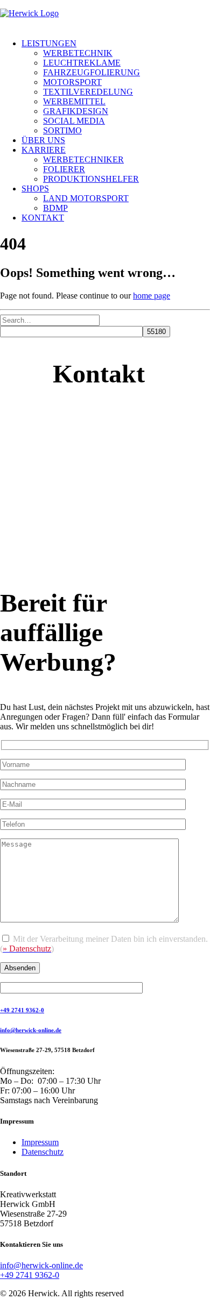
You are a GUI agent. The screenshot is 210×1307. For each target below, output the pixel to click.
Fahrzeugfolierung (91, 72)
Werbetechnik (78, 53)
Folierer (64, 169)
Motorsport (72, 82)
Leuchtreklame (82, 62)
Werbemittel (74, 101)
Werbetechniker (83, 159)
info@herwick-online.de (41, 1265)
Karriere (44, 149)
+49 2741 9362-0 (29, 1275)
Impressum (40, 1142)
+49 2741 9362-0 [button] (22, 1010)
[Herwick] (105, 19)
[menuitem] (116, 87)
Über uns (43, 140)
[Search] (50, 319)
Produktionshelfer (91, 178)
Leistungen (49, 43)
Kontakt (43, 217)
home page (151, 295)
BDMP (55, 207)
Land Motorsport (86, 198)
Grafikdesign (75, 111)
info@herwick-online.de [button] (30, 1030)
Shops (35, 188)
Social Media (74, 120)
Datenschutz (43, 1151)
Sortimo (62, 130)
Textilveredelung (88, 91)
